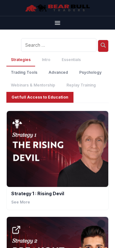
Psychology (90, 72)
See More (20, 202)
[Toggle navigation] (57, 23)
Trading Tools (24, 72)
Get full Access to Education (40, 97)
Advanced (58, 72)
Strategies (21, 59)
